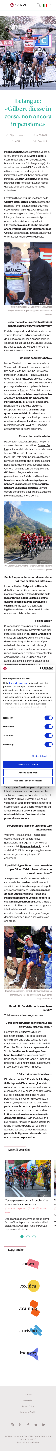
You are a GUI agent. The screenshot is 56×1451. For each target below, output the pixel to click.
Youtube (35, 1424)
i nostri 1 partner (18, 683)
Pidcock (36, 846)
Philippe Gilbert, (13, 151)
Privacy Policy (28, 1406)
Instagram (12, 1424)
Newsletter (28, 1400)
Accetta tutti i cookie (28, 764)
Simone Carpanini (16, 1208)
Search (38, 5)
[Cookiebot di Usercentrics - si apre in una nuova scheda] (40, 668)
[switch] (49, 726)
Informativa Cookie (28, 1412)
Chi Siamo (28, 1394)
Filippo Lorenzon (18, 135)
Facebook (28, 1424)
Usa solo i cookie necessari (28, 780)
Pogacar (25, 846)
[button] (22, 1236)
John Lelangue (26, 178)
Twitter (20, 1424)
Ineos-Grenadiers (41, 633)
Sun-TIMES (34, 1442)
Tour (22, 390)
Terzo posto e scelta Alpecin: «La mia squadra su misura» (26, 1202)
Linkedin (43, 1424)
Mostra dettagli (39, 756)
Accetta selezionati (28, 772)
